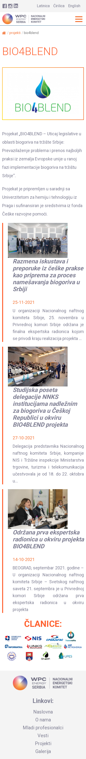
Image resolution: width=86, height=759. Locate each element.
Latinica (43, 6)
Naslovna (43, 712)
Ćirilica (58, 6)
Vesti (43, 735)
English (74, 6)
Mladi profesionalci (43, 728)
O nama (43, 720)
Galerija (43, 751)
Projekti (15, 33)
